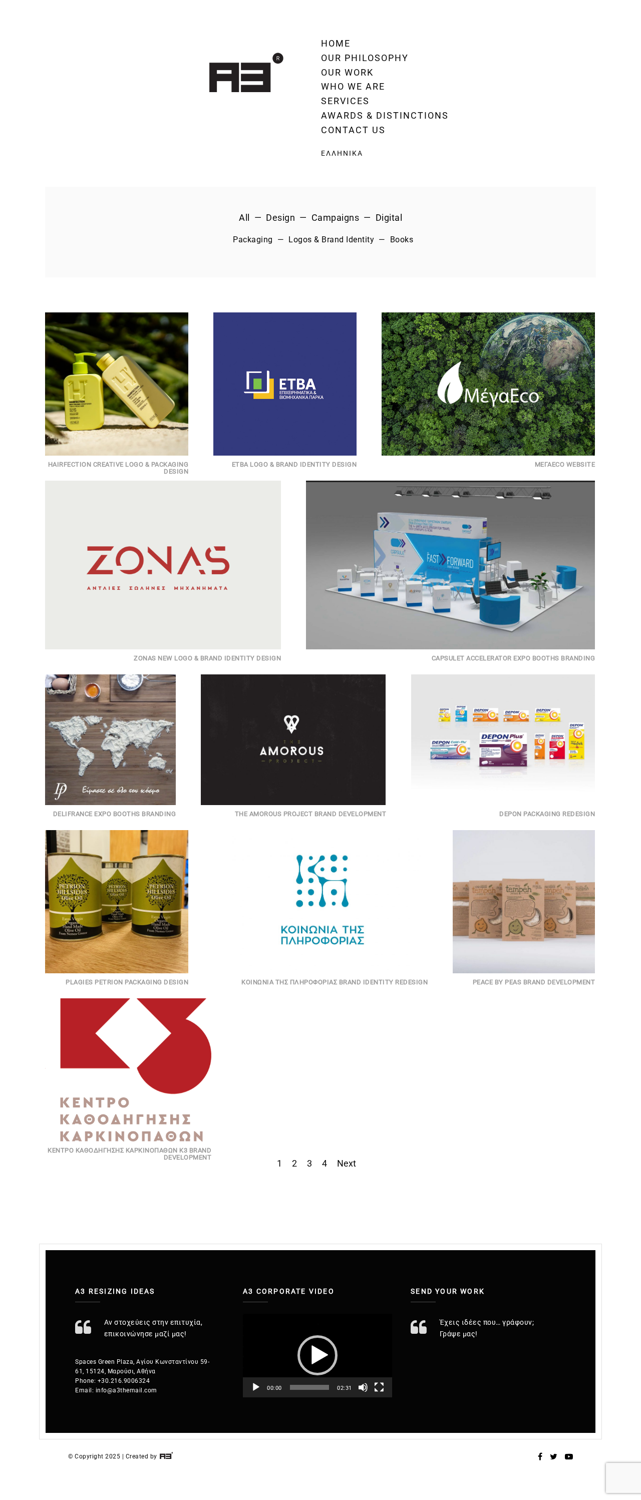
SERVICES (345, 101)
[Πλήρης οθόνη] (379, 1387)
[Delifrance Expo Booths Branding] (110, 739)
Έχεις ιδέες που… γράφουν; (487, 1322)
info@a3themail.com (126, 1390)
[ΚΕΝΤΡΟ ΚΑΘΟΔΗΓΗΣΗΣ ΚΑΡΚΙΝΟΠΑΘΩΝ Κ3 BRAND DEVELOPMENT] (128, 1070)
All (244, 217)
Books (402, 239)
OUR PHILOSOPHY (365, 58)
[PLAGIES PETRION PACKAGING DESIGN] (116, 901)
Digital (389, 217)
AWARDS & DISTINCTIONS (385, 115)
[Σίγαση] (363, 1387)
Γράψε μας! (459, 1334)
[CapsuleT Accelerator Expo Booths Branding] (450, 565)
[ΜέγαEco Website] (488, 384)
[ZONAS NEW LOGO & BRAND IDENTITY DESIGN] (163, 565)
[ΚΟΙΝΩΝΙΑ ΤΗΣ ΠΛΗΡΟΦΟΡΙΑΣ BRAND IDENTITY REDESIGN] (320, 901)
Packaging (253, 239)
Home (336, 43)
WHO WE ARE (353, 86)
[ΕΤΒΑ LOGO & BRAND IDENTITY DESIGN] (285, 384)
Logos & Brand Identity (331, 239)
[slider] (310, 1387)
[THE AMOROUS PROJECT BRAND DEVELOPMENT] (293, 739)
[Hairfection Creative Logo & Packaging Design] (116, 384)
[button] (317, 1355)
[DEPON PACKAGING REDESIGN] (503, 739)
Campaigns (335, 217)
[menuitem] (385, 153)
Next (346, 1163)
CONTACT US (353, 130)
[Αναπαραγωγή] (256, 1387)
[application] (317, 1355)
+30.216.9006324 (124, 1380)
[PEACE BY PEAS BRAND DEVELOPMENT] (524, 901)
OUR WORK (347, 72)
